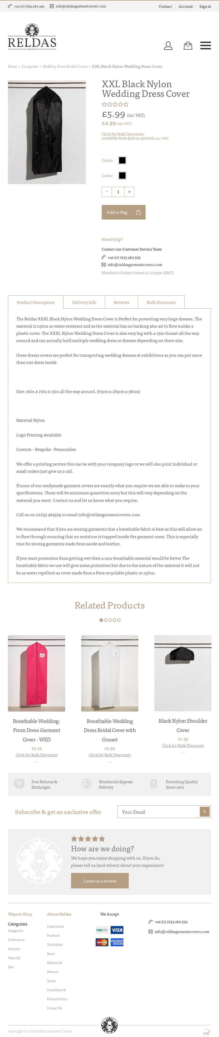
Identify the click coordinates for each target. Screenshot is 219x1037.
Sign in (205, 6)
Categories (30, 66)
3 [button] (110, 620)
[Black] (122, 160)
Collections (16, 939)
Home (12, 66)
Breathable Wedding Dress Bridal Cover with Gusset (110, 730)
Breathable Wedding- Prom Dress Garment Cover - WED (37, 730)
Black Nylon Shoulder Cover (183, 725)
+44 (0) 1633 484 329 (29, 6)
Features (14, 948)
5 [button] (119, 620)
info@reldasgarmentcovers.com (81, 6)
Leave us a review (100, 880)
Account (186, 6)
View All (14, 957)
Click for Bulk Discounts (36, 754)
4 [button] (114, 620)
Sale (11, 967)
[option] (36, 699)
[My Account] (168, 45)
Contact (165, 6)
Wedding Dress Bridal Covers (65, 66)
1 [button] (101, 620)
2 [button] (105, 620)
